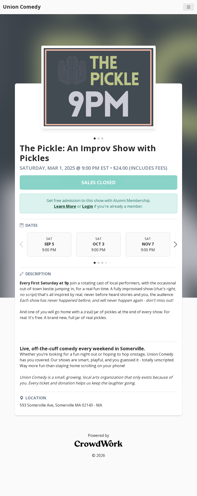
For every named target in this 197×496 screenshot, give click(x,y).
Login (87, 206)
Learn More (65, 206)
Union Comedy (22, 6)
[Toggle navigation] (188, 7)
